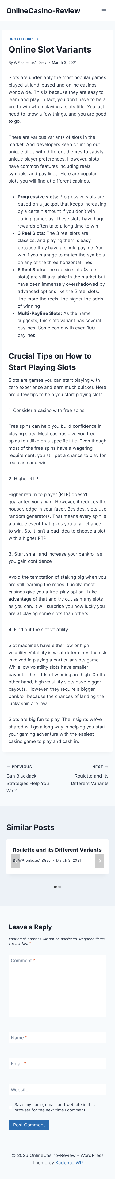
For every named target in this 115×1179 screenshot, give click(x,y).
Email (18, 1063)
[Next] (99, 861)
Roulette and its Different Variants (90, 775)
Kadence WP (69, 1162)
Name (19, 1037)
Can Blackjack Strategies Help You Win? (27, 779)
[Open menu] (104, 10)
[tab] (55, 887)
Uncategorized (23, 39)
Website (19, 1089)
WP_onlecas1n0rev (30, 62)
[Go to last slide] (15, 861)
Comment (23, 960)
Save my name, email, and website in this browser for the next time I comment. (54, 1107)
